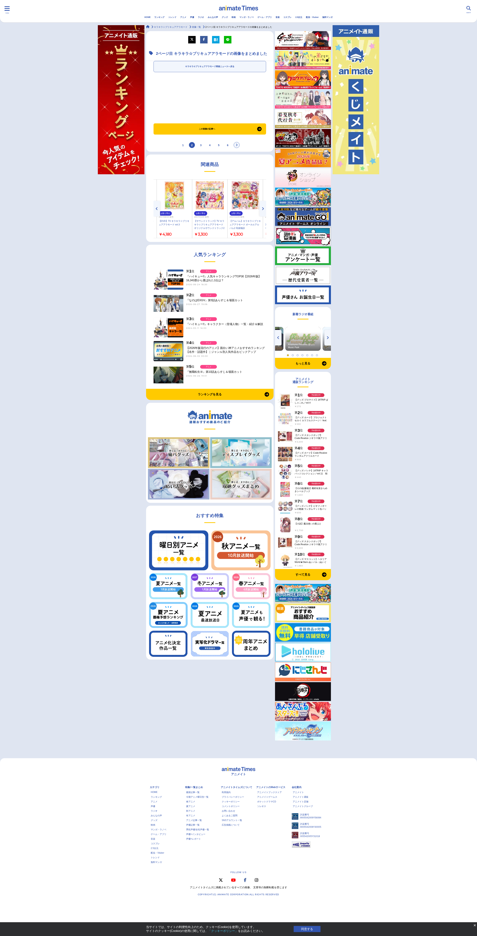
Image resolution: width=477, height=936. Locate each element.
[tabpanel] (303, 339)
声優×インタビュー (195, 834)
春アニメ (190, 801)
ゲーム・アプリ (265, 17)
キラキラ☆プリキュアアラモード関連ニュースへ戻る (209, 66)
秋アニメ (190, 811)
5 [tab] (307, 354)
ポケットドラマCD (266, 801)
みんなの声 (213, 17)
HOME (147, 17)
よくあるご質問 (229, 815)
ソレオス (261, 806)
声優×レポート (193, 839)
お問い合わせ (228, 811)
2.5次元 (298, 17)
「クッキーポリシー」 (223, 930)
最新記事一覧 (193, 792)
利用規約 (226, 792)
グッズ (225, 17)
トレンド (172, 17)
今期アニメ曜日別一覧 (197, 797)
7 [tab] (317, 354)
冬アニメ (190, 815)
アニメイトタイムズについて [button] (236, 787)
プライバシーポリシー (233, 797)
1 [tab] (288, 354)
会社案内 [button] (296, 787)
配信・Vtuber (312, 17)
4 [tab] (302, 354)
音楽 (278, 17)
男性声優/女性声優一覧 (197, 829)
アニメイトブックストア (269, 792)
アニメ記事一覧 (194, 820)
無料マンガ (327, 17)
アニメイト (298, 792)
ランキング (159, 17)
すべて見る (303, 574)
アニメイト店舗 (300, 801)
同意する (307, 929)
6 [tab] (312, 354)
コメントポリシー (231, 806)
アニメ (183, 17)
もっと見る (303, 363)
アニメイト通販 (300, 797)
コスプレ (287, 17)
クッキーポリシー (231, 801)
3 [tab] (298, 354)
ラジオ (201, 17)
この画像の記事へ (207, 129)
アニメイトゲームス (267, 797)
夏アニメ (190, 806)
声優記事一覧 (193, 825)
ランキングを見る (210, 394)
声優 (192, 17)
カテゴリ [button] (154, 787)
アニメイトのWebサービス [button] (270, 787)
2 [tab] (293, 354)
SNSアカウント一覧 (232, 820)
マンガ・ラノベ (246, 17)
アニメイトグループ (303, 806)
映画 (234, 17)
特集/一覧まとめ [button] (194, 787)
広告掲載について (231, 825)
